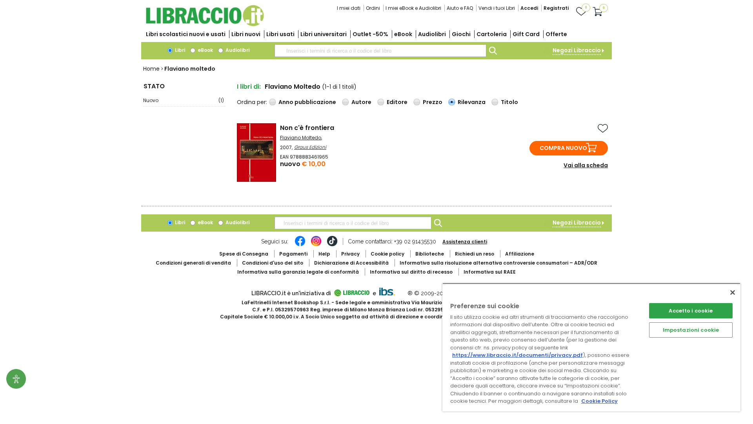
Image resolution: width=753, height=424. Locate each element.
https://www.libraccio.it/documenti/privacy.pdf (517, 355)
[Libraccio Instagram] (316, 245)
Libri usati (280, 34)
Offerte (556, 34)
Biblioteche (429, 253)
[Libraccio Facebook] (300, 245)
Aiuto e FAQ (460, 8)
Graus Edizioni (310, 147)
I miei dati (348, 8)
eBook (403, 34)
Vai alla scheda (586, 165)
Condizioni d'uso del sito (272, 263)
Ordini (373, 8)
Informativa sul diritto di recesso (411, 272)
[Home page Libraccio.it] (204, 24)
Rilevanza (472, 102)
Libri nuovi (245, 34)
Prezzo (432, 102)
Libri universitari (323, 34)
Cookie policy (387, 253)
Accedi (529, 8)
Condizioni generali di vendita (193, 263)
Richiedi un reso (474, 253)
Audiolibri (432, 34)
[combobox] (380, 50)
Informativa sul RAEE (490, 272)
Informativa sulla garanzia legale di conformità (298, 272)
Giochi (461, 34)
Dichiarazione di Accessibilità (351, 263)
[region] (591, 347)
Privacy (350, 253)
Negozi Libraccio (577, 50)
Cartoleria (492, 34)
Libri (179, 50)
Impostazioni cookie (691, 330)
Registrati (556, 8)
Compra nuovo (563, 148)
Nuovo (183, 100)
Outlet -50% (370, 34)
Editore (397, 102)
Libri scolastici (186, 34)
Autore (361, 102)
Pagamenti (293, 253)
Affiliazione (519, 253)
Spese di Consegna (243, 253)
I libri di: (249, 86)
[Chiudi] (732, 292)
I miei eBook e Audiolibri (413, 8)
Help (324, 253)
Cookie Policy (599, 401)
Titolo (509, 102)
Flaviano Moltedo (300, 137)
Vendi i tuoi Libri (496, 8)
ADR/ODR (498, 263)
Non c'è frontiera (307, 127)
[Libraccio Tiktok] (332, 245)
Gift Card (526, 34)
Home (151, 69)
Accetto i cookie (691, 310)
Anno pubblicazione (307, 102)
